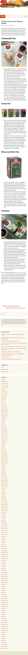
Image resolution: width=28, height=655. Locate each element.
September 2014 (4, 606)
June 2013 (3, 636)
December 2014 (4, 600)
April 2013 (3, 640)
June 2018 (3, 516)
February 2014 (4, 620)
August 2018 (4, 512)
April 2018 (3, 520)
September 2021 (4, 439)
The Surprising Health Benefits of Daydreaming (11, 351)
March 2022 (3, 427)
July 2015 (3, 586)
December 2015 (4, 576)
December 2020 (4, 456)
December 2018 (4, 504)
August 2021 (4, 441)
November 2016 (4, 554)
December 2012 (4, 648)
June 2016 (3, 564)
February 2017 (4, 548)
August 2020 (4, 464)
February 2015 (4, 596)
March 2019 (3, 498)
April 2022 (3, 425)
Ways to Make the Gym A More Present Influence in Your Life (13, 346)
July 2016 (3, 562)
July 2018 (3, 514)
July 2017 (3, 538)
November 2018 (4, 506)
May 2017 (3, 542)
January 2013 (4, 646)
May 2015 (3, 590)
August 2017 (4, 536)
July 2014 (3, 610)
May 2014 (3, 614)
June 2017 (3, 540)
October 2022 (4, 413)
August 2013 (4, 632)
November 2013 (4, 626)
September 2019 (4, 486)
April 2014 (3, 616)
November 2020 (4, 458)
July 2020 (3, 466)
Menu (2, 16)
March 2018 (3, 522)
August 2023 (4, 397)
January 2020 (4, 478)
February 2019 (4, 500)
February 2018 (4, 524)
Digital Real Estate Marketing (10, 306)
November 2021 (4, 435)
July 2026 (3, 379)
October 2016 (4, 556)
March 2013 (3, 642)
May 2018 (3, 518)
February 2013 (4, 644)
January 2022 (4, 431)
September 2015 (4, 582)
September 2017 (4, 534)
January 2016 (4, 574)
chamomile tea (7, 96)
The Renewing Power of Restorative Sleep (10, 341)
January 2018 (4, 526)
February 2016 (4, 572)
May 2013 (3, 638)
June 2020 (3, 468)
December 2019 (4, 480)
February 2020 (4, 476)
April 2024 (3, 389)
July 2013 (3, 634)
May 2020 (3, 470)
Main (12, 25)
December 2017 (4, 528)
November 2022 (4, 411)
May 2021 (3, 447)
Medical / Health (4, 369)
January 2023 (4, 407)
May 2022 (3, 423)
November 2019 (4, 482)
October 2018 (4, 508)
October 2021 (4, 437)
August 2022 (4, 417)
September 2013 (4, 630)
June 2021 (3, 445)
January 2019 (4, 502)
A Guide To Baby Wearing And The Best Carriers (11, 359)
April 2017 (3, 544)
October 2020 (4, 460)
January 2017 (4, 550)
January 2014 (4, 622)
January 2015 (4, 598)
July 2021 (3, 443)
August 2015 (4, 584)
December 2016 (4, 552)
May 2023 (3, 401)
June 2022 (3, 421)
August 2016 (4, 560)
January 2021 (4, 454)
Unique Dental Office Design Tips (16, 308)
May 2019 (3, 494)
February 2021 (4, 451)
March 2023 (3, 405)
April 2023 (3, 403)
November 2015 (4, 578)
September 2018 (4, 510)
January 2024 (4, 391)
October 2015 (4, 580)
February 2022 (4, 429)
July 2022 (3, 419)
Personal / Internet (5, 371)
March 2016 (3, 570)
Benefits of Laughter (5, 357)
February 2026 (4, 381)
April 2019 (3, 496)
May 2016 (3, 566)
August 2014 (4, 608)
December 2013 (4, 624)
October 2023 (4, 395)
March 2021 (3, 449)
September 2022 (4, 415)
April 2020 (3, 472)
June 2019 (3, 492)
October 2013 (4, 628)
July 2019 (3, 490)
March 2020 (3, 474)
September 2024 (4, 387)
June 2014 (3, 612)
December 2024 (4, 385)
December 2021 (4, 433)
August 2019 (4, 488)
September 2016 (4, 558)
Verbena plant (11, 245)
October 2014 (4, 604)
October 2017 (4, 532)
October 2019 (4, 484)
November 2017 (4, 530)
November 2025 (4, 383)
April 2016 (3, 568)
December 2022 (4, 409)
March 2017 (3, 546)
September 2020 (4, 462)
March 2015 (3, 594)
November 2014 (4, 602)
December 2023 (4, 393)
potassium (7, 193)
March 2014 (3, 618)
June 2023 (3, 399)
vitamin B (12, 193)
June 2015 (3, 588)
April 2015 (3, 592)
